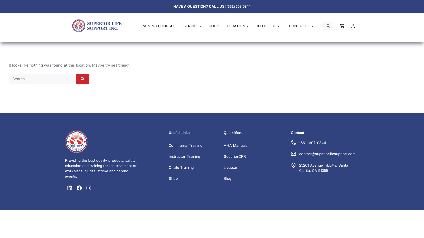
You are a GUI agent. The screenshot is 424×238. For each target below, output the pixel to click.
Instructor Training (184, 156)
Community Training (185, 145)
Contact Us (301, 26)
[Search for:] (42, 79)
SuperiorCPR (235, 156)
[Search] (82, 79)
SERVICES (192, 26)
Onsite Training (181, 167)
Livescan (231, 167)
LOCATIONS (237, 26)
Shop (173, 178)
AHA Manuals (235, 145)
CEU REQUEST (268, 26)
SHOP (214, 26)
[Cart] (342, 26)
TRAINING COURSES (157, 26)
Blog (227, 178)
